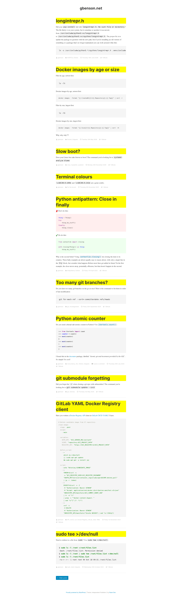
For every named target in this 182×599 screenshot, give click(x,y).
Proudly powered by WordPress (76, 592)
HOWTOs (70, 57)
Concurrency (71, 364)
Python (76, 57)
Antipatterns (71, 270)
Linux (69, 165)
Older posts (63, 578)
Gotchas (72, 391)
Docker (69, 139)
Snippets (75, 139)
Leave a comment (99, 364)
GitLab (90, 519)
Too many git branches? (82, 282)
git (68, 306)
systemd (80, 165)
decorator (72, 356)
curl (75, 519)
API (68, 519)
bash (68, 567)
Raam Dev (112, 592)
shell (94, 519)
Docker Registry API (77, 415)
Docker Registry (82, 519)
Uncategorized (74, 306)
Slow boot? (68, 151)
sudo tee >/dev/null (77, 534)
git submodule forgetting (83, 378)
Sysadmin (74, 165)
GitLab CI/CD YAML (100, 415)
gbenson (60, 57)
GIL (77, 364)
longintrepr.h (70, 20)
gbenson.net (91, 8)
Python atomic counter (81, 318)
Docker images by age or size (87, 69)
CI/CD (72, 519)
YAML (98, 519)
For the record (71, 187)
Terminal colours (74, 176)
